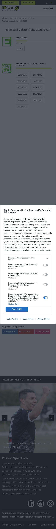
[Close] (50, 210)
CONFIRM (17, 309)
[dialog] (28, 264)
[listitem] (28, 259)
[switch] (45, 265)
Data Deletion (12, 319)
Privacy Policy (43, 319)
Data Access (28, 319)
